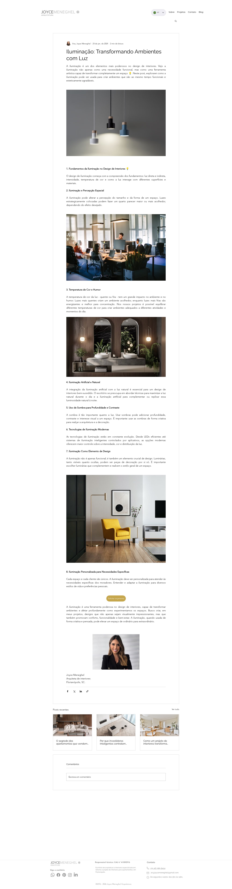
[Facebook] (58, 874)
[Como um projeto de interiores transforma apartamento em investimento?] (159, 725)
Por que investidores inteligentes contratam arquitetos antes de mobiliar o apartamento (116, 742)
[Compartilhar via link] (87, 691)
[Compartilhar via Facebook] (67, 691)
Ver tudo (175, 709)
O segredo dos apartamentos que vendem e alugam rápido (71, 742)
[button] (175, 21)
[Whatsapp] (52, 874)
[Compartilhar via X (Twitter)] (74, 691)
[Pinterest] (64, 874)
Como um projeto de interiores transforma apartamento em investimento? (155, 742)
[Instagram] (70, 874)
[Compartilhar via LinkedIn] (80, 691)
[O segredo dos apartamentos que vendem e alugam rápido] (72, 725)
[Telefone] (148, 868)
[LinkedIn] (75, 874)
